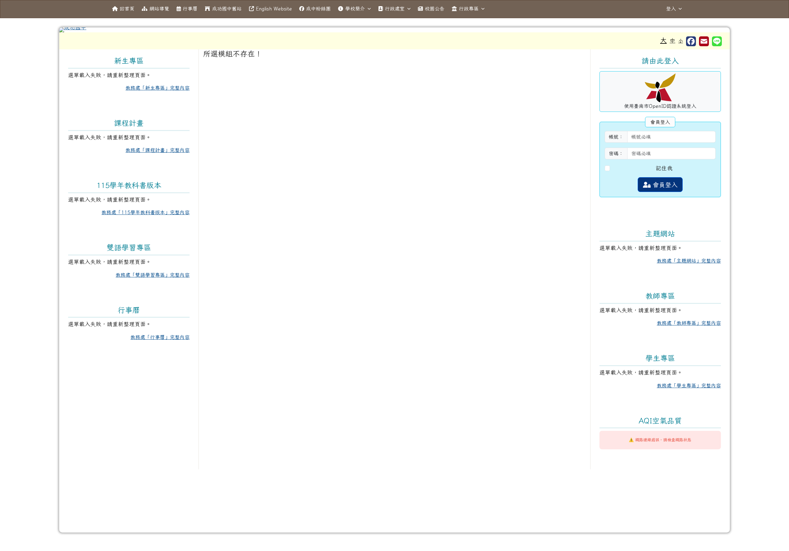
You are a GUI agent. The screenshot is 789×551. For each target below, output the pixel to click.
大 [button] (663, 40)
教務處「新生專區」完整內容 (157, 87)
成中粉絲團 (318, 8)
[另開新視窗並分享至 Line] (717, 41)
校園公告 (434, 8)
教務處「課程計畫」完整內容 (157, 150)
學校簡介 (355, 8)
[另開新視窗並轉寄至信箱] (704, 41)
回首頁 (127, 8)
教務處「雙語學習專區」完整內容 (153, 274)
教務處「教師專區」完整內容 (689, 322)
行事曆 (190, 8)
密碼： (616, 153)
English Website (274, 8)
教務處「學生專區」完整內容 (689, 385)
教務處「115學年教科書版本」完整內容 (145, 212)
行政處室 (395, 8)
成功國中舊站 (227, 8)
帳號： (616, 136)
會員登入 (664, 185)
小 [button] (680, 41)
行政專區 (469, 8)
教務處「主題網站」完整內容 (689, 260)
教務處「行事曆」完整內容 (160, 337)
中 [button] (672, 40)
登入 (671, 8)
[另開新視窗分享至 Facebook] (691, 41)
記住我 (664, 168)
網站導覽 (159, 8)
